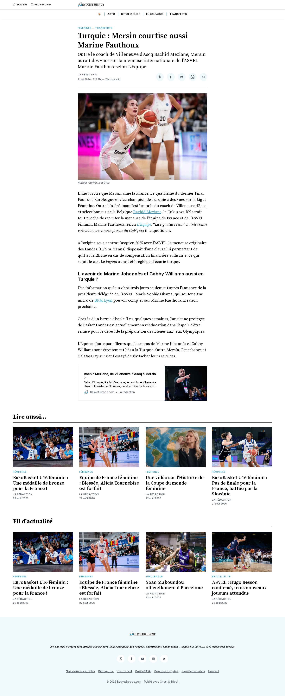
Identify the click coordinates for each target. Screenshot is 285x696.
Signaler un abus (193, 671)
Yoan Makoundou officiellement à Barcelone (174, 585)
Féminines (84, 28)
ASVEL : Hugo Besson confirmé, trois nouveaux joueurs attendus (239, 588)
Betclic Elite (130, 14)
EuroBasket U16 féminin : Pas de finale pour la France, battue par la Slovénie (239, 486)
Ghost (163, 681)
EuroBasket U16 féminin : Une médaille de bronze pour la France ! (40, 483)
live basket (124, 671)
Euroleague (154, 14)
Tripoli (175, 681)
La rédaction (87, 74)
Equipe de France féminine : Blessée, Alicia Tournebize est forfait (109, 483)
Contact (213, 671)
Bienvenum (106, 671)
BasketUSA (143, 671)
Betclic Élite (221, 576)
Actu (111, 14)
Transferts (178, 14)
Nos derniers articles (80, 671)
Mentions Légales (166, 671)
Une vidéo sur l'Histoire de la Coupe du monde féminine (175, 483)
